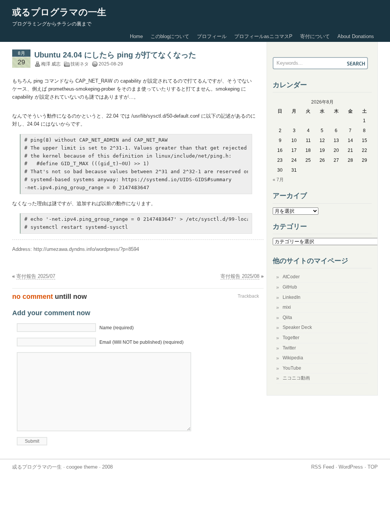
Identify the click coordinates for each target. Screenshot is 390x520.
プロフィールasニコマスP (263, 36)
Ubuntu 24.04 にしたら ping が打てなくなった (115, 55)
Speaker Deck (297, 327)
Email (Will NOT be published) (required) (141, 342)
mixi (287, 307)
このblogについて (169, 36)
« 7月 (278, 179)
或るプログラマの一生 (59, 12)
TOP (373, 467)
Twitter (289, 348)
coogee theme (82, 467)
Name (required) (116, 327)
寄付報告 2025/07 (35, 276)
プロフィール (212, 36)
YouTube (292, 368)
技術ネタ (79, 64)
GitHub (290, 287)
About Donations (355, 36)
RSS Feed (322, 467)
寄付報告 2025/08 (240, 276)
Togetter (291, 337)
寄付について (315, 36)
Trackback (248, 296)
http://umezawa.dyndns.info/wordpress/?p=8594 (86, 249)
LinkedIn (291, 297)
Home (136, 36)
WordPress (351, 467)
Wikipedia (293, 357)
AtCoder (291, 276)
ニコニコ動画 (296, 378)
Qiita (287, 317)
